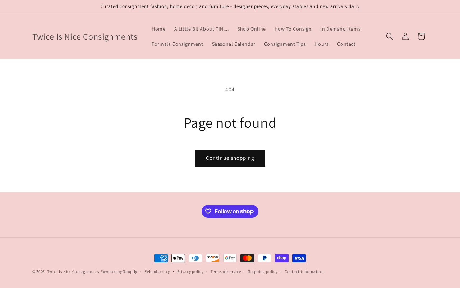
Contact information (304, 271)
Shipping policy (263, 271)
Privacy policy (190, 271)
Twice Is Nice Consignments (74, 271)
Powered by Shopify (119, 271)
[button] (389, 36)
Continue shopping (230, 157)
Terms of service (226, 271)
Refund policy (157, 271)
